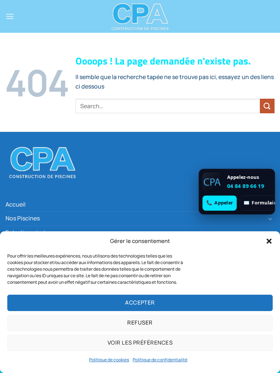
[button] (269, 241)
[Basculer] (270, 218)
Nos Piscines (22, 218)
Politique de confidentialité (160, 360)
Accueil (15, 204)
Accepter (140, 302)
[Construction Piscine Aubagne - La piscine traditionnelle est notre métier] (140, 16)
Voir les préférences (140, 342)
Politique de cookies (109, 360)
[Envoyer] (267, 106)
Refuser (139, 322)
